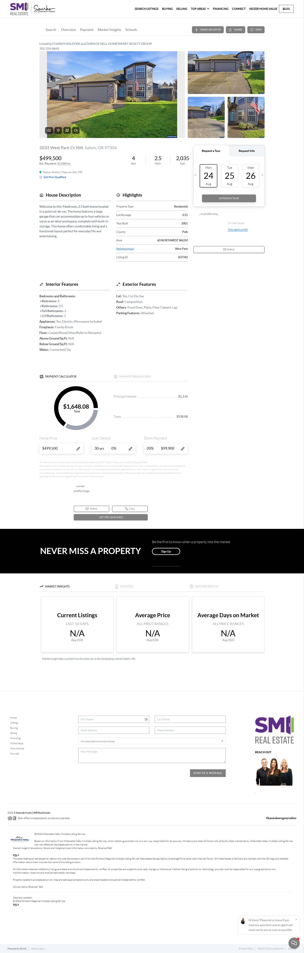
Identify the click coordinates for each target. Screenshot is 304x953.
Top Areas (198, 8)
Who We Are (17, 748)
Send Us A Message (208, 773)
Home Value (16, 743)
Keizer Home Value (263, 8)
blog (286, 8)
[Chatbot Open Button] (294, 943)
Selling (181, 8)
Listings (14, 722)
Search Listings (147, 8)
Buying (167, 8)
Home (13, 717)
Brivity (23, 948)
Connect (239, 8)
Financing (221, 8)
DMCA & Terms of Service (270, 948)
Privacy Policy (246, 948)
